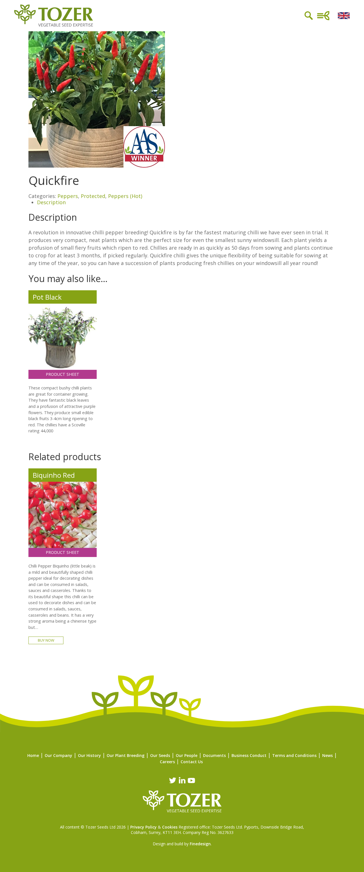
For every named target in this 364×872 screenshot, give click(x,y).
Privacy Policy (143, 827)
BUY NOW (46, 640)
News (327, 755)
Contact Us (192, 761)
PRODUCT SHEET (62, 374)
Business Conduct (248, 755)
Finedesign (200, 843)
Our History (89, 755)
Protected (93, 196)
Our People (186, 755)
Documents (214, 755)
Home (33, 755)
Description (51, 202)
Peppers (67, 196)
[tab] (186, 202)
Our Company (58, 755)
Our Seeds (160, 755)
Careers (167, 761)
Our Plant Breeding (125, 755)
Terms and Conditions (294, 755)
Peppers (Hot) (125, 196)
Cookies (169, 827)
